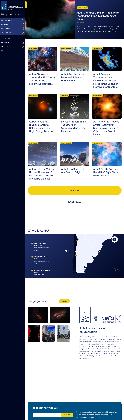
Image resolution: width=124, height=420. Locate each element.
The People (64, 95)
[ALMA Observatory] (12, 5)
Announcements (66, 48)
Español (6, 14)
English (3, 14)
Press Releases (82, 7)
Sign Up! (67, 415)
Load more (74, 190)
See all (64, 301)
